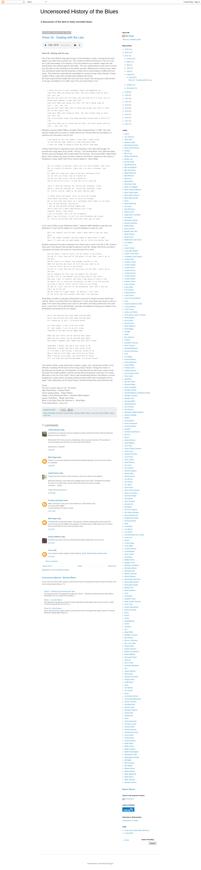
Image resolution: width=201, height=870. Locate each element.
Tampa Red (128, 713)
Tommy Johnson (130, 730)
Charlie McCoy (130, 270)
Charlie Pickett (129, 276)
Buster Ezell (128, 237)
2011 (127, 102)
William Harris (129, 768)
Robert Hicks (129, 646)
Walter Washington (131, 752)
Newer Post (47, 566)
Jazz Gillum (128, 457)
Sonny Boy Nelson (131, 696)
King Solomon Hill (131, 515)
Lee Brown (128, 529)
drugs (126, 334)
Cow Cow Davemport (132, 298)
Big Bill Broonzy (130, 165)
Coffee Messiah (54, 430)
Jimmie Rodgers (130, 471)
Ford (126, 354)
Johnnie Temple (130, 496)
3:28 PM (51, 466)
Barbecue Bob (129, 142)
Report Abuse (128, 789)
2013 (127, 108)
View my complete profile (131, 40)
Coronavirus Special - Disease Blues (59, 577)
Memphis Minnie (130, 568)
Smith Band (128, 682)
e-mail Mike (128, 833)
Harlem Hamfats (130, 415)
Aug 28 (132, 77)
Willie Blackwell (130, 774)
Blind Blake (52, 413)
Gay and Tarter (129, 382)
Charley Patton (68, 413)
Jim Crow (127, 465)
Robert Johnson (130, 649)
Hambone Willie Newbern (82, 413)
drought (127, 332)
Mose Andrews (129, 590)
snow (126, 685)
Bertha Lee (128, 159)
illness (126, 437)
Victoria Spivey (130, 741)
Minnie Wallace (130, 576)
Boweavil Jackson (131, 220)
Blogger (110, 864)
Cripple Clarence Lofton (133, 304)
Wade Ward (128, 743)
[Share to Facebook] (69, 410)
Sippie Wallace (130, 671)
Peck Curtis (128, 604)
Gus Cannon (129, 407)
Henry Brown (129, 421)
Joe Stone (128, 485)
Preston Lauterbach (56, 500)
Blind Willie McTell (131, 198)
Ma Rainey (128, 557)
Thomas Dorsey (130, 724)
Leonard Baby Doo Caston (134, 535)
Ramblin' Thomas (130, 635)
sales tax (127, 660)
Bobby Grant (129, 212)
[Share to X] (66, 410)
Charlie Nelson (130, 273)
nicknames (128, 596)
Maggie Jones (129, 563)
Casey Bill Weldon (131, 251)
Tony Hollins (129, 735)
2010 (127, 98)
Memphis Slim (129, 571)
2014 (127, 111)
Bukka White (129, 226)
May (128, 65)
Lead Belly (128, 526)
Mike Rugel (52, 457)
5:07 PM (51, 543)
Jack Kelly (128, 446)
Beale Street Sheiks (131, 148)
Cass (50, 550)
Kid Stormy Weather (131, 512)
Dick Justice (128, 321)
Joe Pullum (128, 482)
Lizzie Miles (128, 546)
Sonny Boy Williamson (132, 699)
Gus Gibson (128, 410)
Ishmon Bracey (130, 440)
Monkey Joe (128, 588)
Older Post (112, 566)
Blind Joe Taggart (130, 187)
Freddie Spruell (130, 371)
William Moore (129, 771)
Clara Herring (129, 284)
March (129, 62)
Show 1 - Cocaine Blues (53, 600)
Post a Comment (51, 561)
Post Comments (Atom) (60, 570)
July (128, 71)
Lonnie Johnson (130, 549)
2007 (127, 56)
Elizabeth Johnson (131, 343)
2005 (127, 49)
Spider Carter (129, 707)
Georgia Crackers (131, 396)
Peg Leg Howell (130, 610)
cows (126, 301)
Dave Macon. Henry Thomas (135, 315)
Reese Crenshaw (130, 640)
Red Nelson (128, 638)
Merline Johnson (130, 574)
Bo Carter (59, 413)
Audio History (53, 473)
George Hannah (130, 390)
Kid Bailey (128, 507)
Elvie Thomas (129, 345)
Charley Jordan (130, 262)
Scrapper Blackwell (131, 666)
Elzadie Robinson (131, 348)
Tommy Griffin (129, 727)
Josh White (128, 499)
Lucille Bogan (129, 551)
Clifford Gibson (130, 293)
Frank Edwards (130, 359)
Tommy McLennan (131, 732)
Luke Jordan (129, 554)
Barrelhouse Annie (131, 145)
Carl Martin (128, 243)
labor (126, 524)
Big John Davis (130, 170)
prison (126, 618)
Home (80, 566)
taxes (126, 718)
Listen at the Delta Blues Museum (136, 830)
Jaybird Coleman (130, 454)
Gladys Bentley (130, 404)
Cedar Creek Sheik (131, 254)
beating (127, 151)
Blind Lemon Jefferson (132, 190)
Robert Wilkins (104, 413)
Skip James (128, 674)
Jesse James (129, 460)
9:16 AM (51, 556)
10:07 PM (51, 511)
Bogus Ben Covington (132, 215)
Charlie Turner (129, 281)
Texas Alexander (130, 721)
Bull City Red (129, 229)
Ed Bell (127, 340)
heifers (126, 418)
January (130, 59)
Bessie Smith (129, 162)
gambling (127, 379)
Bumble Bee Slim (130, 231)
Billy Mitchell (129, 176)
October (130, 85)
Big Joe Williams (130, 167)
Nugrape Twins (130, 599)
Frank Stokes (129, 365)
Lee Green (128, 532)
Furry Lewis (128, 376)
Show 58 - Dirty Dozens (53, 608)
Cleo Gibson (129, 290)
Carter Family (129, 248)
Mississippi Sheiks (131, 585)
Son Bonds (128, 688)
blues (126, 201)
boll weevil (128, 217)
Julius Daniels (129, 501)
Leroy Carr (95, 413)
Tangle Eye (128, 716)
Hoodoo (127, 429)
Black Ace (128, 179)
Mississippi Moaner (131, 582)
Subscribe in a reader (130, 821)
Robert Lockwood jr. (131, 652)
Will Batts (127, 760)
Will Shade (128, 766)
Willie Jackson (129, 780)
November (131, 88)
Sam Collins (128, 663)
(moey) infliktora (54, 537)
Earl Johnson (129, 337)
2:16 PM (51, 529)
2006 (127, 52)
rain (125, 629)
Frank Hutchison (130, 362)
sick (125, 668)
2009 (127, 95)
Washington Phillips (131, 757)
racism (126, 624)
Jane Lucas (128, 451)
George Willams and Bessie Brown (137, 393)
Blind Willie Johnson (132, 195)
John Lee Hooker (130, 493)
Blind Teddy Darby (131, 193)
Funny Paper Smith (131, 373)
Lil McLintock (129, 543)
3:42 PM (51, 450)
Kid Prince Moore (130, 510)
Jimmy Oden (129, 474)
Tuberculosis (129, 738)
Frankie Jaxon (129, 368)
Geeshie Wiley (129, 385)
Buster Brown (129, 234)
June (129, 68)
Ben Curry (128, 153)
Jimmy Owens (129, 476)
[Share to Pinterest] (71, 410)
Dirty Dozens (129, 323)
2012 (127, 105)
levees (126, 540)
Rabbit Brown (129, 621)
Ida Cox (127, 435)
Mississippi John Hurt (132, 579)
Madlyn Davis (129, 560)
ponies (126, 615)
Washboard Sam (130, 755)
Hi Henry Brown (130, 426)
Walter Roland (129, 749)
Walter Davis (129, 746)
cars (126, 245)
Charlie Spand (129, 279)
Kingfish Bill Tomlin (131, 518)
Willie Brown (129, 777)
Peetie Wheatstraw (131, 607)
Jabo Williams (129, 443)
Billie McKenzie (130, 173)
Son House (128, 690)
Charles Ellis (129, 259)
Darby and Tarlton (131, 312)
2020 (127, 124)
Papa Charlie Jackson (132, 602)
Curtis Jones (129, 309)
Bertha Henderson (131, 156)
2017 (127, 121)
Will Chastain (129, 763)
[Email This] (61, 410)
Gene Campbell (130, 387)
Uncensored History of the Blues (79, 11)
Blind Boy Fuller (130, 184)
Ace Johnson (129, 137)
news (126, 593)
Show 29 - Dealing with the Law (63, 37)
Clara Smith (128, 287)
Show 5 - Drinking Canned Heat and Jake (59, 591)
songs (126, 693)
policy (126, 613)
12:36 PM (51, 493)
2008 (127, 92)
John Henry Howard (131, 490)
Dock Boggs (128, 329)
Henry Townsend (130, 423)
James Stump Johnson (132, 449)
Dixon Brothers (130, 326)
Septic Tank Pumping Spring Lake (94, 553)
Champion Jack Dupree (133, 257)
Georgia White (129, 401)
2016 (127, 118)
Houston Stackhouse (132, 432)
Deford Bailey (129, 318)
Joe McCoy (128, 479)
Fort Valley (128, 357)
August (129, 74)
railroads (127, 627)
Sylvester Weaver (130, 710)
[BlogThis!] (64, 410)
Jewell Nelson (129, 462)
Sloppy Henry (129, 679)
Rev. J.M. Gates (130, 643)
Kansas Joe (128, 504)
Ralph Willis (128, 632)
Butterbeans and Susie (132, 240)
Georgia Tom (129, 398)
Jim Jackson (129, 468)
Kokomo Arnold (130, 521)
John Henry (128, 487)
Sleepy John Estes (131, 677)
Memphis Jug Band (131, 565)
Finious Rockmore (131, 351)
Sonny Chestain (130, 702)
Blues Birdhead (130, 204)
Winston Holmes (130, 782)
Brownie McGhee (130, 223)
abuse (126, 134)
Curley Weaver (130, 307)
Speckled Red (129, 704)
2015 (127, 114)
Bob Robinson (129, 209)
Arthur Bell (128, 140)
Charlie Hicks (129, 268)
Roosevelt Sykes (130, 657)
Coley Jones (129, 295)
